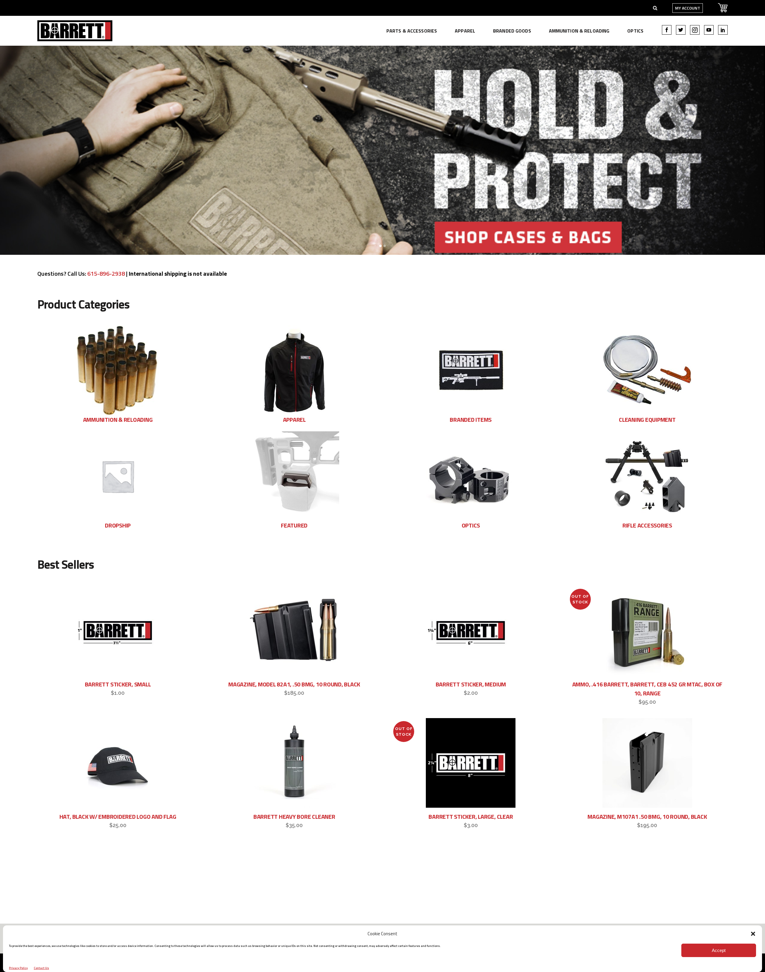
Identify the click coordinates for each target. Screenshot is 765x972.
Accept (719, 950)
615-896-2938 (106, 273)
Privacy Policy (18, 968)
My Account (687, 8)
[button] (753, 934)
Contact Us (41, 968)
